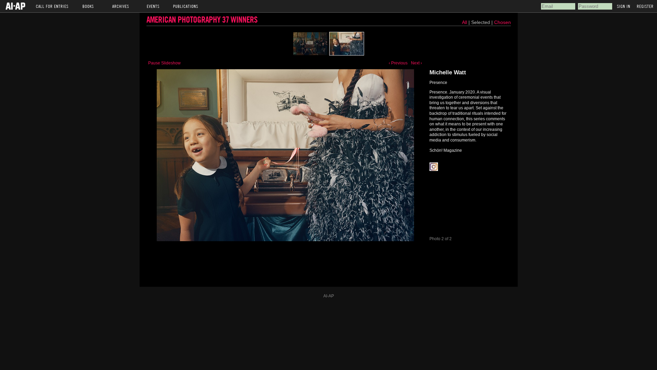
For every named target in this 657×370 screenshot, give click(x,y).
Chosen (502, 22)
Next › (416, 63)
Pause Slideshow (164, 63)
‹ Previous (398, 63)
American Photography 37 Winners (201, 19)
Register (645, 6)
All (464, 22)
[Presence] (310, 44)
